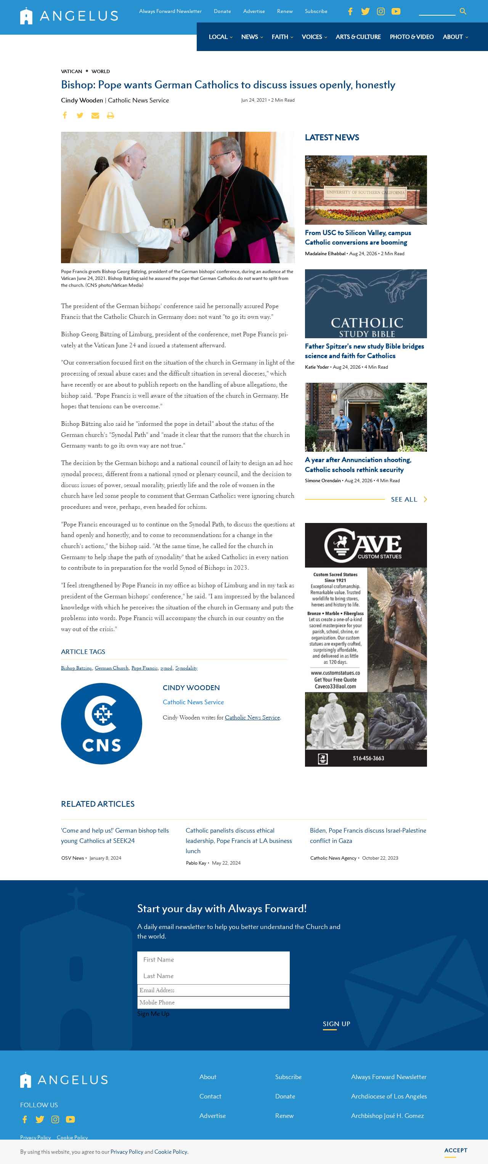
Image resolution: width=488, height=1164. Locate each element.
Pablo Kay (196, 863)
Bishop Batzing (76, 668)
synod (166, 668)
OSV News (72, 858)
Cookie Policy (72, 1137)
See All (404, 499)
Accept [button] (456, 1150)
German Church (111, 668)
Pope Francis (144, 668)
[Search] (463, 11)
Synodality (186, 668)
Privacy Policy (127, 1151)
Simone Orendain (323, 480)
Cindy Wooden (82, 100)
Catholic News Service (138, 100)
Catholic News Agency (333, 858)
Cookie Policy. (171, 1151)
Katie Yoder (317, 367)
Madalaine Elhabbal (325, 253)
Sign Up (337, 1024)
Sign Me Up (153, 1013)
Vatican (71, 71)
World (101, 71)
